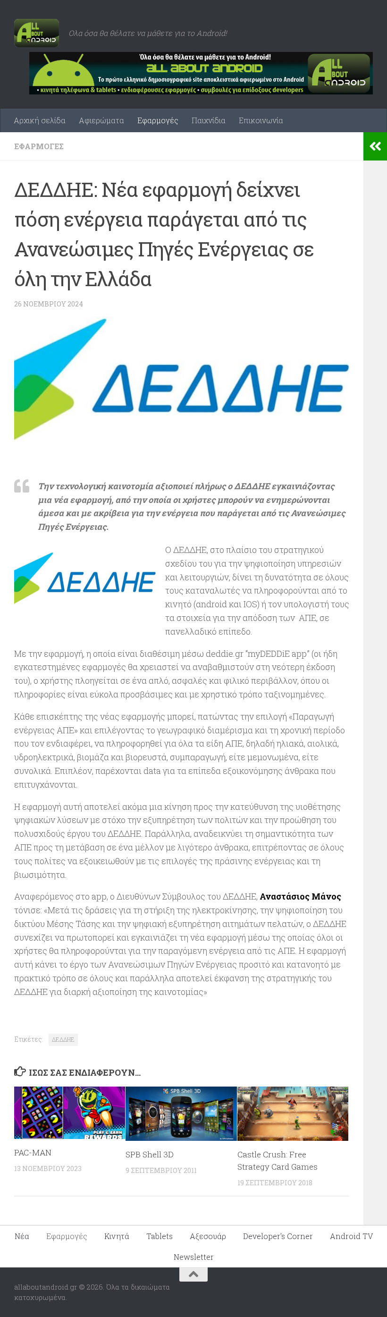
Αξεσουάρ (208, 1236)
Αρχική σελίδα (40, 120)
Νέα (22, 1236)
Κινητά (116, 1236)
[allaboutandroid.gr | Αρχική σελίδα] (36, 33)
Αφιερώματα (101, 120)
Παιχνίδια (209, 120)
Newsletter (194, 1257)
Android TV (351, 1236)
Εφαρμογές (157, 120)
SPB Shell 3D (150, 1154)
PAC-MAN (32, 1152)
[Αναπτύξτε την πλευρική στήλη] (375, 146)
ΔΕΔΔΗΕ (63, 1039)
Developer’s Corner (278, 1236)
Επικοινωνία (261, 120)
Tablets (159, 1236)
